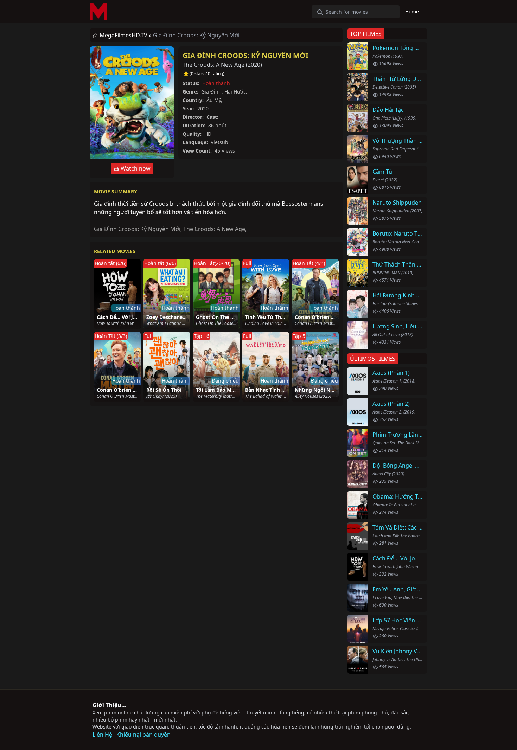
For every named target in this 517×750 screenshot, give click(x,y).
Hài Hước (235, 91)
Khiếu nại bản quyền (143, 734)
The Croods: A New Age (214, 229)
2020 (254, 65)
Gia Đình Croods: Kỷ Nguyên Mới (245, 55)
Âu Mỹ (213, 100)
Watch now (135, 168)
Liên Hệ (102, 734)
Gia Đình (211, 91)
